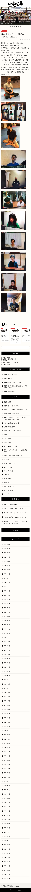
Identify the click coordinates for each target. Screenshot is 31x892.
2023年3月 (7, 718)
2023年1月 (7, 726)
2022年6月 (7, 756)
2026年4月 (7, 561)
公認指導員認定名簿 (9, 427)
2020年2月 (7, 874)
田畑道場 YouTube (9, 391)
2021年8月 (7, 798)
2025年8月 (7, 595)
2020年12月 (7, 832)
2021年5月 (7, 811)
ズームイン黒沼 (8, 471)
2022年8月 (7, 747)
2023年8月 (7, 696)
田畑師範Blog (8, 378)
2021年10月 (7, 790)
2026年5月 (7, 557)
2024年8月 (7, 646)
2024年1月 (7, 675)
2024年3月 (7, 667)
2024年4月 (7, 663)
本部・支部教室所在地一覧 (11, 423)
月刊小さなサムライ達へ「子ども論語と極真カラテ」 (15, 450)
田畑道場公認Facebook (11, 374)
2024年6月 (7, 654)
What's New (4, 31)
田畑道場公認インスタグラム (12, 382)
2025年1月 (7, 625)
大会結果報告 (7, 442)
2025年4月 (7, 612)
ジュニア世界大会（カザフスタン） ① (15, 517)
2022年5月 (7, 760)
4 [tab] (16, 26)
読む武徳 (6, 459)
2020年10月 (7, 840)
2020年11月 (7, 836)
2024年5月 (7, 658)
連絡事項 (6, 482)
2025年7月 (7, 599)
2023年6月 (7, 705)
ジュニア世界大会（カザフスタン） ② (15, 513)
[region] (15, 16)
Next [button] (29, 15)
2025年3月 (7, 616)
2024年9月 (7, 641)
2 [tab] (12, 26)
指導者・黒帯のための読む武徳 (13, 455)
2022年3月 (7, 768)
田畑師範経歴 (7, 402)
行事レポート (7, 474)
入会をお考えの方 (9, 490)
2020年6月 (7, 857)
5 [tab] (18, 26)
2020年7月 (7, 853)
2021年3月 (7, 819)
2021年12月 (7, 781)
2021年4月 (7, 815)
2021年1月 (7, 828)
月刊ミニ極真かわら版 (10, 446)
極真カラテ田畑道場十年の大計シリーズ (15, 409)
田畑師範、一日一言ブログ (11, 406)
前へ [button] (2, 15)
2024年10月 (7, 637)
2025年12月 (7, 578)
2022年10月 (7, 739)
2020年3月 (7, 870)
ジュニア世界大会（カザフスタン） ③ (15, 508)
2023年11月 (7, 684)
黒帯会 (6, 434)
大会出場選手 (7, 438)
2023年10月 (7, 688)
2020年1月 (7, 878)
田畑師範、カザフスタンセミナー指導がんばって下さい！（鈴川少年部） (16, 522)
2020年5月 (7, 861)
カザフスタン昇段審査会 (10, 504)
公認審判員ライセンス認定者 (12, 430)
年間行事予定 (7, 478)
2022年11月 (7, 735)
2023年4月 (7, 713)
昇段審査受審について (10, 463)
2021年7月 (7, 802)
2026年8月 (7, 544)
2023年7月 (7, 701)
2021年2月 (7, 823)
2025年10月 (7, 586)
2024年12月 (7, 629)
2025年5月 (7, 608)
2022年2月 (7, 773)
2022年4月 (7, 764)
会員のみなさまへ (9, 486)
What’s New (7, 494)
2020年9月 (7, 844)
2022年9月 (7, 743)
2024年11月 (7, 633)
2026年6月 (7, 553)
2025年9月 (7, 591)
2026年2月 (7, 569)
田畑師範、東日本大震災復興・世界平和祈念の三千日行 (15, 386)
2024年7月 (7, 650)
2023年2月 (7, 722)
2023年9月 (7, 692)
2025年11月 (7, 582)
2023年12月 (7, 679)
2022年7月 (7, 751)
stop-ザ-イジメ (8, 467)
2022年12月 (7, 730)
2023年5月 (7, 709)
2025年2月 (7, 620)
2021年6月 (7, 806)
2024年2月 (7, 671)
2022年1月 (7, 777)
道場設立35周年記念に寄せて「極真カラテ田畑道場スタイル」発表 (16, 418)
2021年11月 (7, 785)
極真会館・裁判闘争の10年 (12, 413)
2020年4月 (7, 866)
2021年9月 (7, 794)
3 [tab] (14, 26)
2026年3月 (7, 565)
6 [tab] (20, 26)
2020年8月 (7, 849)
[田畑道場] (15, 6)
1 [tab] (10, 26)
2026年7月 (7, 548)
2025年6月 (7, 603)
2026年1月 (7, 574)
